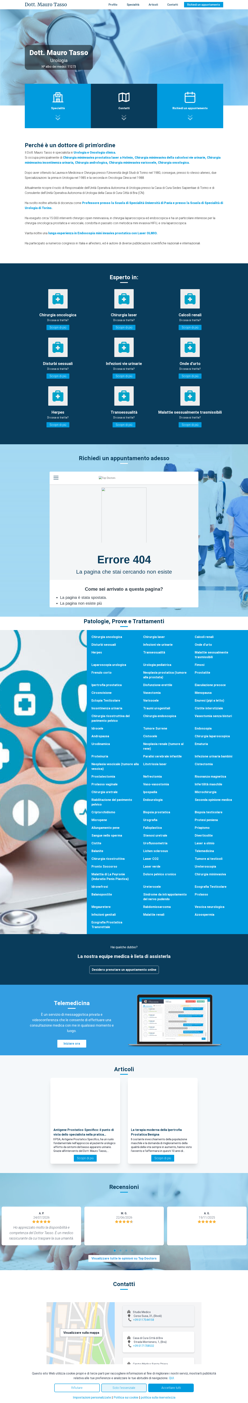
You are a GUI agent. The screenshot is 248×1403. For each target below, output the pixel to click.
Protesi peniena (206, 820)
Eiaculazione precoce (210, 685)
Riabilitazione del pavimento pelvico (111, 802)
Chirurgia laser (154, 637)
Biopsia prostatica (156, 812)
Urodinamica (100, 744)
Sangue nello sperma (106, 835)
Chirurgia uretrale (104, 792)
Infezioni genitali (103, 914)
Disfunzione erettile (157, 685)
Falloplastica (152, 828)
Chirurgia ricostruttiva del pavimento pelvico (110, 718)
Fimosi (199, 665)
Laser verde (151, 866)
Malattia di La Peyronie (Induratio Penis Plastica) (110, 876)
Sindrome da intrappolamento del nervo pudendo (165, 897)
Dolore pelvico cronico (159, 874)
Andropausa (100, 736)
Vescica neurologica (209, 907)
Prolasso (201, 894)
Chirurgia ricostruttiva (108, 859)
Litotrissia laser (155, 764)
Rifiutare (77, 1388)
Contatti (172, 4)
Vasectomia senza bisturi (213, 716)
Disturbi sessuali (103, 645)
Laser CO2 (150, 859)
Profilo (112, 4)
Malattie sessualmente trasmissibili (211, 655)
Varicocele (151, 700)
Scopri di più (58, 327)
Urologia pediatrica (157, 665)
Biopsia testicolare (208, 812)
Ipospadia (150, 792)
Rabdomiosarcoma (157, 907)
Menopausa (203, 693)
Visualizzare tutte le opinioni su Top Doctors (124, 1258)
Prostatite (202, 672)
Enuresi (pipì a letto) (209, 700)
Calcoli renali (204, 637)
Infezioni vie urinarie (158, 645)
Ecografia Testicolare (210, 887)
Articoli (153, 4)
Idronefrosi (99, 887)
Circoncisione (101, 693)
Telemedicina (204, 851)
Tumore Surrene (155, 728)
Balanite (97, 851)
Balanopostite (101, 894)
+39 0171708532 (143, 1345)
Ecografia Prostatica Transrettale (106, 925)
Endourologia (153, 800)
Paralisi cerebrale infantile (162, 756)
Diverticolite (204, 835)
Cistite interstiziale (209, 708)
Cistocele (150, 736)
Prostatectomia (103, 776)
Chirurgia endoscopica (159, 716)
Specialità (133, 4)
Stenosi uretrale (155, 835)
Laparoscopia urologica (108, 665)
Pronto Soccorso (104, 866)
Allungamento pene (105, 828)
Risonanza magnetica (210, 776)
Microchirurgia (205, 792)
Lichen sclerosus (155, 851)
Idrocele (97, 728)
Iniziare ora (72, 1043)
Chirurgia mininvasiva (210, 874)
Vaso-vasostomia (156, 784)
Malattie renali (153, 914)
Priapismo (202, 828)
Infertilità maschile (208, 784)
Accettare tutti (171, 1388)
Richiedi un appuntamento (203, 4)
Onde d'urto (203, 645)
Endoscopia (203, 728)
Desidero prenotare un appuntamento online (124, 970)
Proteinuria (99, 756)
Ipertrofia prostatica (106, 685)
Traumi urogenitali (156, 708)
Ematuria (201, 744)
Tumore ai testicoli (208, 859)
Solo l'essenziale (124, 1388)
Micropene (99, 820)
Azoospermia (204, 914)
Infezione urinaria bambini (213, 756)
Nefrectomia (152, 776)
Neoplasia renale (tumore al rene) (163, 746)
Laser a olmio (204, 843)
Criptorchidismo (103, 812)
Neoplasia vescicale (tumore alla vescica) (115, 766)
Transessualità (154, 652)
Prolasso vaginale (104, 784)
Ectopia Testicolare (105, 700)
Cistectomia (204, 764)
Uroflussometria (155, 843)
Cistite (96, 843)
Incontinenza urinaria (106, 708)
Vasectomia (152, 693)
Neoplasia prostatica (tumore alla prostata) (165, 675)
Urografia (150, 820)
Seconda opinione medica (213, 800)
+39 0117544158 (143, 1319)
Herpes (96, 652)
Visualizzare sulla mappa (81, 1333)
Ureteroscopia (205, 866)
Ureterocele (152, 887)
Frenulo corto (101, 672)
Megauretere (101, 907)
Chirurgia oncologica (106, 637)
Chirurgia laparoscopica (212, 736)
